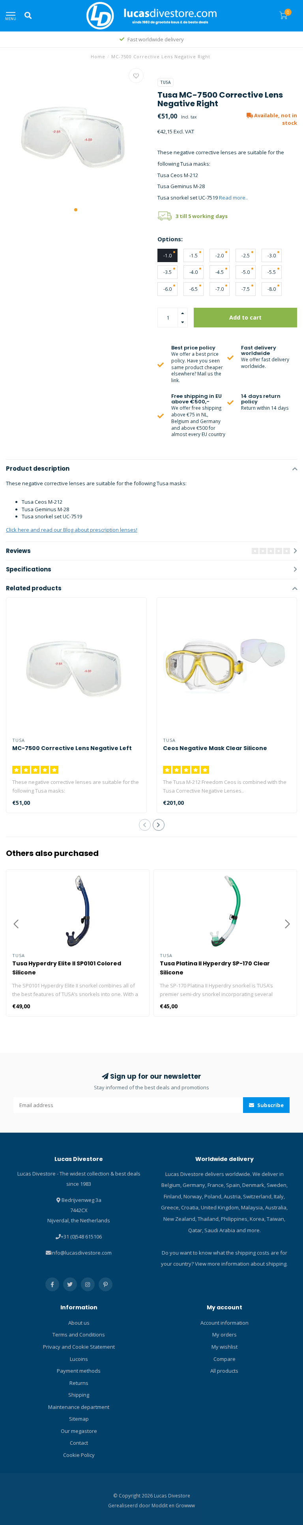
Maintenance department (78, 1406)
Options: (170, 239)
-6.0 (167, 289)
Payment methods (79, 1370)
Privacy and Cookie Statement (79, 1346)
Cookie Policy (79, 1454)
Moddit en (164, 1505)
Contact (79, 1442)
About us (79, 1322)
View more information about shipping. (241, 1263)
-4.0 (193, 272)
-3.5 (167, 272)
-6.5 (193, 289)
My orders (224, 1334)
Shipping (78, 1394)
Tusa (165, 82)
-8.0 (271, 289)
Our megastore (79, 1430)
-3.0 (271, 255)
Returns (78, 1382)
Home (98, 56)
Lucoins (79, 1358)
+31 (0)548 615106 (81, 1236)
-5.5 (271, 272)
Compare (224, 1358)
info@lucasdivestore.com (81, 1252)
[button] (75, 209)
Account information (224, 1322)
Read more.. (233, 197)
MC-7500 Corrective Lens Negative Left (72, 748)
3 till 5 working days (202, 216)
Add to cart (245, 317)
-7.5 (245, 289)
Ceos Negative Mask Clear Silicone (215, 748)
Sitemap (79, 1418)
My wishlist (224, 1346)
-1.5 (193, 255)
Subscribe (270, 1105)
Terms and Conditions (78, 1334)
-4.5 (219, 272)
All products (224, 1370)
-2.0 (219, 255)
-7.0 (219, 289)
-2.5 (245, 255)
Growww (185, 1505)
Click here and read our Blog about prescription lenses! (71, 529)
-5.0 (245, 272)
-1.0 (167, 255)
